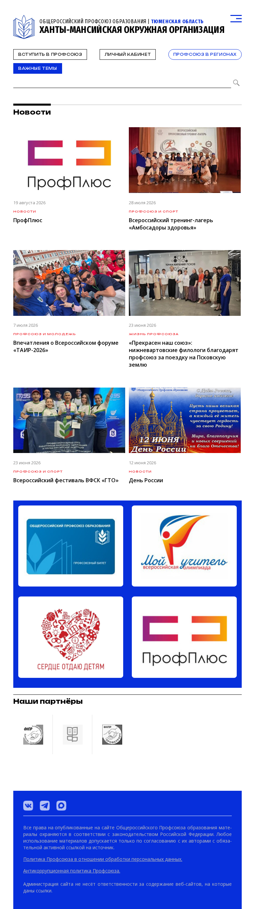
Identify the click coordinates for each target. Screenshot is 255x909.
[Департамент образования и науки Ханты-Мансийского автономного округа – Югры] (72, 734)
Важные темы (37, 68)
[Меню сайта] (236, 19)
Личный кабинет (128, 54)
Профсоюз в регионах (205, 54)
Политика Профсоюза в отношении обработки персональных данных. (102, 859)
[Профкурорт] (112, 734)
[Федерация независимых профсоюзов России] (33, 734)
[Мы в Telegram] (45, 806)
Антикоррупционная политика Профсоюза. (71, 870)
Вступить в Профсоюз (50, 54)
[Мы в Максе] (61, 806)
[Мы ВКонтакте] (28, 806)
